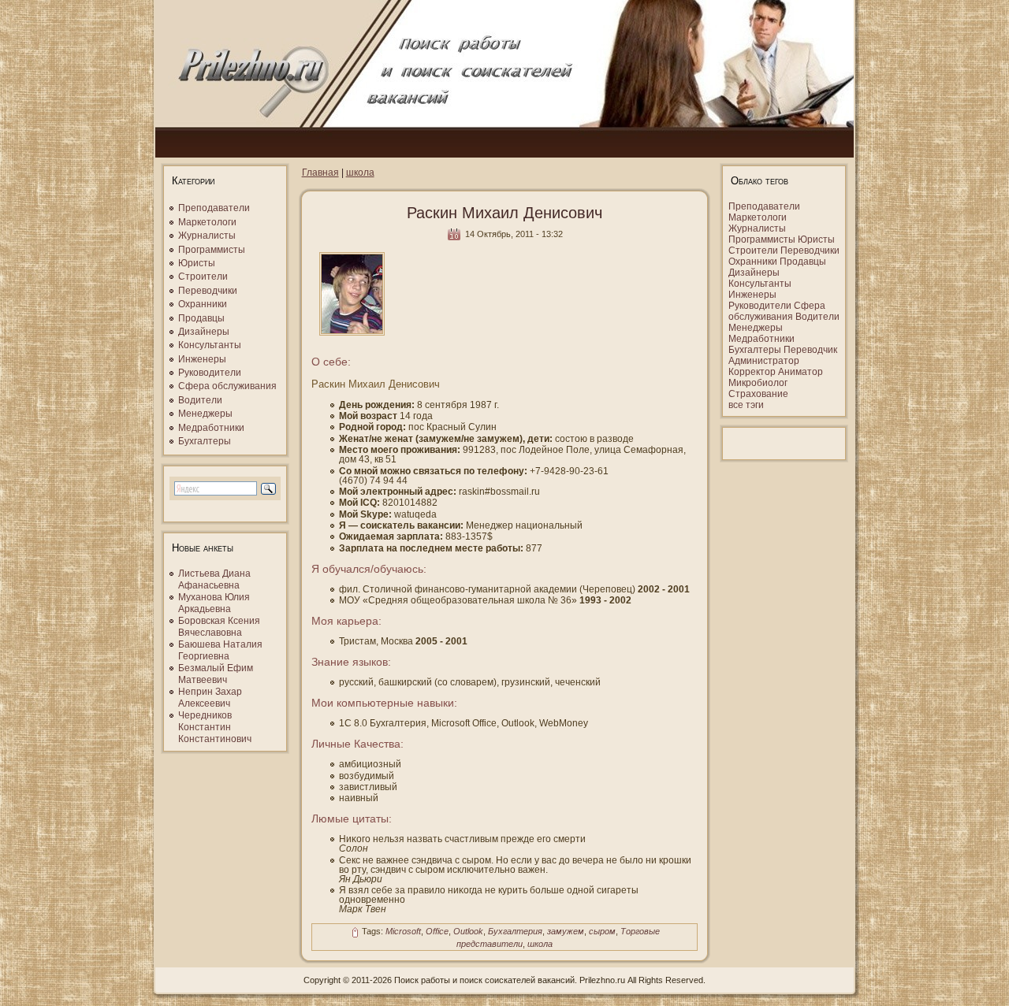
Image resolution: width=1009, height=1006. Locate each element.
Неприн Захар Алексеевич (210, 697)
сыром (602, 932)
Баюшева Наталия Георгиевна (220, 650)
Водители (200, 400)
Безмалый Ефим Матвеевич (215, 674)
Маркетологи (207, 222)
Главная (320, 172)
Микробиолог (757, 382)
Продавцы (201, 318)
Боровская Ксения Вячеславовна (219, 626)
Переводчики (207, 290)
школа (360, 172)
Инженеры (202, 359)
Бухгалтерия (515, 932)
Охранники (202, 304)
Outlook (468, 932)
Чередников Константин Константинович (214, 727)
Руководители (209, 372)
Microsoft (403, 932)
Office (437, 932)
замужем (565, 932)
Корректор (752, 371)
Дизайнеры (203, 331)
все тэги (746, 404)
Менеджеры (205, 413)
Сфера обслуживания (227, 386)
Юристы (196, 263)
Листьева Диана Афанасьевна (214, 579)
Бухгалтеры (204, 441)
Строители (203, 276)
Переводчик (810, 349)
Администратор (763, 360)
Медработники (211, 427)
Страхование (758, 393)
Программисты (211, 249)
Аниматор (800, 371)
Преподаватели (214, 207)
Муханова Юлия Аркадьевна (214, 603)
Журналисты (207, 235)
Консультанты (209, 345)
